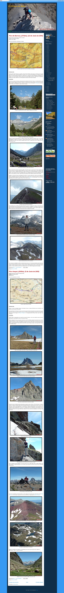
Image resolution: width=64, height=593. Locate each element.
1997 (47, 91)
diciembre (49, 72)
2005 (47, 71)
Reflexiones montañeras (50, 104)
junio (48, 76)
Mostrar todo (53, 147)
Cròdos (48, 124)
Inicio (27, 582)
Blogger (37, 590)
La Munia (30, 177)
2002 (47, 88)
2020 (47, 52)
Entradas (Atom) (15, 584)
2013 (47, 61)
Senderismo (48, 105)
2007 (47, 69)
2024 (47, 47)
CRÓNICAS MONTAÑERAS (49, 123)
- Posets (47, 175)
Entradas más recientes (13, 582)
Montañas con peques (50, 102)
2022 (47, 50)
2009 (47, 66)
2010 (47, 65)
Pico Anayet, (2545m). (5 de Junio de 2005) (24, 271)
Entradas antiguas (39, 582)
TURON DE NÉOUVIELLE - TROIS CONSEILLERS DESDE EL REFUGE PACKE (51, 141)
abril (48, 82)
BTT (47, 99)
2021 (47, 51)
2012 (47, 62)
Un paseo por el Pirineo (50, 126)
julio (48, 75)
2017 (47, 56)
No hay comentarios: (19, 267)
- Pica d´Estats (48, 178)
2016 (47, 57)
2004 (47, 86)
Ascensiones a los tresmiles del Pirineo (50, 139)
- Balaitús (47, 171)
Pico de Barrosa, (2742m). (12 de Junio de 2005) (26, 36)
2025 (47, 46)
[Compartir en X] (25, 267)
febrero (49, 84)
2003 (47, 87)
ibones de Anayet (37, 494)
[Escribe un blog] (24, 267)
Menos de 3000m (14, 268)
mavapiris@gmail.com (49, 41)
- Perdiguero (47, 176)
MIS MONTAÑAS (49, 130)
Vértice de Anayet (22, 312)
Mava (52, 35)
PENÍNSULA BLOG (50, 134)
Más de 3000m (49, 100)
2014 (47, 60)
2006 (47, 70)
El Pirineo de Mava (17, 6)
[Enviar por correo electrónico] (23, 267)
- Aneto (47, 177)
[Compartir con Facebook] (26, 267)
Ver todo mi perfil (52, 36)
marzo (49, 83)
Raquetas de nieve (49, 103)
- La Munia (47, 173)
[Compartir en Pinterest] (27, 267)
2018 (47, 55)
